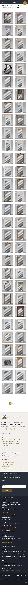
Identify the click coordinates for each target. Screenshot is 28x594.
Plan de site (24, 578)
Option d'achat (5, 445)
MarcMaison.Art (13, 452)
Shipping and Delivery (7, 466)
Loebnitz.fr (21, 452)
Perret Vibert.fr (16, 456)
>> (19, 403)
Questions (21, 468)
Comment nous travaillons (8, 464)
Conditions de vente (17, 578)
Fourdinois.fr (5, 454)
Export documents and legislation (9, 468)
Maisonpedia (5, 452)
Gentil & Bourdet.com (7, 456)
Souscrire (7, 490)
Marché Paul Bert (7, 542)
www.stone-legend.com (14, 570)
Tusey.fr (17, 454)
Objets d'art (17, 439)
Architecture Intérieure (7, 439)
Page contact (5, 512)
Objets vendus (19, 443)
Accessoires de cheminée (8, 437)
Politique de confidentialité (21, 575)
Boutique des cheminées (9, 515)
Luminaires (4, 443)
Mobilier (16, 441)
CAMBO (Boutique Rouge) (9, 528)
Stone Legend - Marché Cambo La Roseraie (13, 554)
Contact (25, 582)
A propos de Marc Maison (8, 462)
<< (3, 403)
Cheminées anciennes (7, 436)
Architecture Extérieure (7, 441)
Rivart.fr (11, 454)
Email (3, 485)
